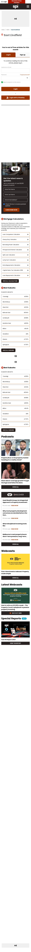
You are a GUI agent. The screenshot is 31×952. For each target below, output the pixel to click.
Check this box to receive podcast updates (15, 205)
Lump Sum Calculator (9, 260)
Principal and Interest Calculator (12, 250)
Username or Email (6, 67)
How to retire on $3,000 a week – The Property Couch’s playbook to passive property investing (15, 607)
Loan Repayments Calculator (11, 275)
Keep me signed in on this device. (12, 82)
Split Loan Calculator (9, 255)
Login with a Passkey (17, 98)
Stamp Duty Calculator (10, 239)
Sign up (22, 55)
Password (3, 74)
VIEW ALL (15, 487)
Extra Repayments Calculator (11, 265)
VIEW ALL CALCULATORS (10, 281)
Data (3, 30)
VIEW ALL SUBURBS (8, 350)
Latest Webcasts (11, 584)
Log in (8, 55)
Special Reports (13, 618)
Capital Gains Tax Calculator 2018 (13, 270)
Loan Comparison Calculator (11, 234)
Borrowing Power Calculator (11, 244)
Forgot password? (25, 74)
